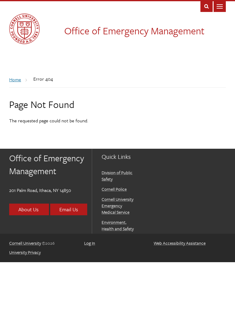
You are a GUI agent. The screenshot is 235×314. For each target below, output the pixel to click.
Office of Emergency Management (134, 31)
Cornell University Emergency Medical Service (117, 205)
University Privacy (25, 252)
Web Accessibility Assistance (180, 243)
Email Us (68, 209)
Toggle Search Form (206, 6)
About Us (29, 209)
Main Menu (220, 6)
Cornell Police (114, 189)
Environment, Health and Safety (118, 225)
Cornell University (25, 243)
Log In (89, 243)
